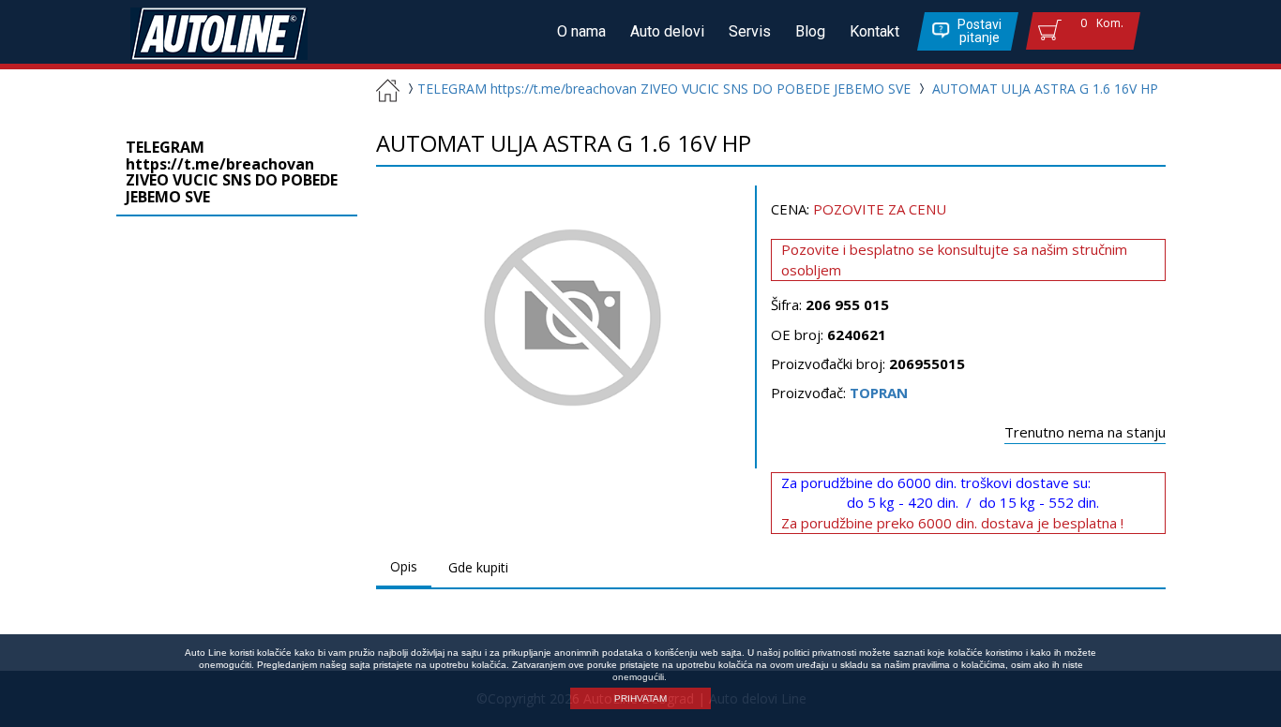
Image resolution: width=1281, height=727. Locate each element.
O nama (581, 31)
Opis (403, 566)
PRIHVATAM (640, 698)
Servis (750, 31)
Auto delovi (667, 31)
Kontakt (874, 31)
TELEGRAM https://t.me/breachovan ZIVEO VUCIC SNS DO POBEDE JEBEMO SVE (664, 88)
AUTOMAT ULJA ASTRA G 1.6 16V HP (1045, 88)
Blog (810, 31)
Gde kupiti (478, 567)
